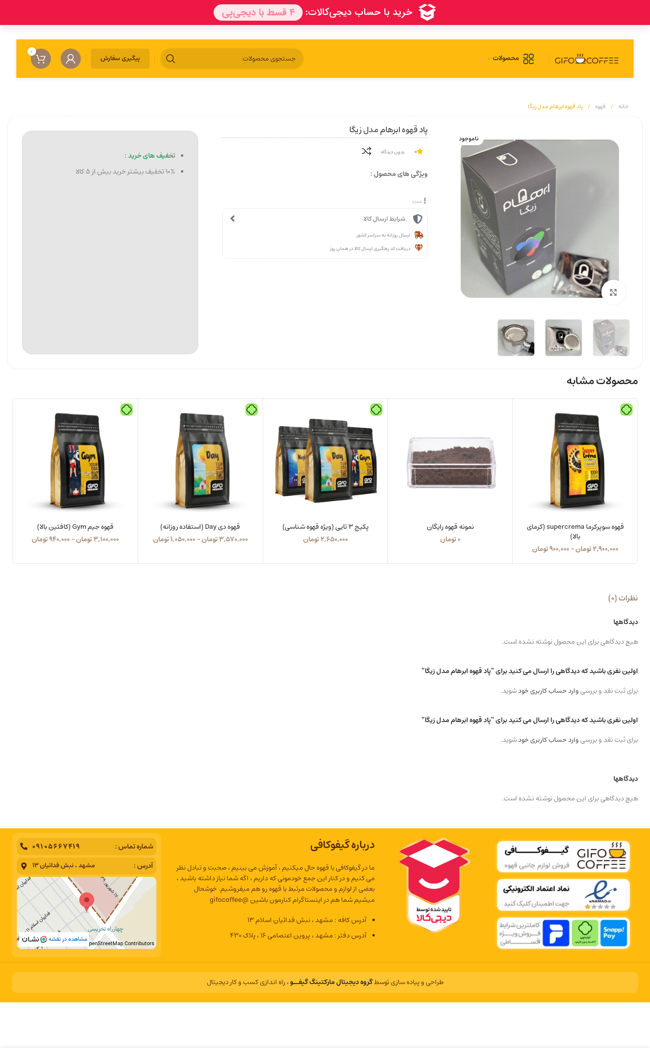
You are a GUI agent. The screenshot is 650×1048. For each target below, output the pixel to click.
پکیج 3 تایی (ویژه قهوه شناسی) (325, 527)
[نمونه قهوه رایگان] (450, 460)
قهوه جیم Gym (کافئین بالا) (75, 527)
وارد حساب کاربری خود (548, 691)
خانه (622, 106)
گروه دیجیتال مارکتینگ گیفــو (331, 982)
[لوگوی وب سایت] (586, 58)
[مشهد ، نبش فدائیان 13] (23, 866)
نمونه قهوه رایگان (450, 527)
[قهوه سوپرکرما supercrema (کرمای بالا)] (575, 460)
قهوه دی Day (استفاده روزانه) (200, 527)
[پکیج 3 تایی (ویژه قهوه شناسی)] (325, 460)
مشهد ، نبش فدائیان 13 (63, 865)
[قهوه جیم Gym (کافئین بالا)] (75, 460)
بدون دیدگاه (393, 152)
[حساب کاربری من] (71, 58)
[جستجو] (171, 59)
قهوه (600, 106)
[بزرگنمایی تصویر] (613, 292)
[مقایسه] (366, 151)
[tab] (623, 598)
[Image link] (563, 895)
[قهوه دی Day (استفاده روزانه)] (200, 460)
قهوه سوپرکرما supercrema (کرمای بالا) (575, 531)
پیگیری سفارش (120, 58)
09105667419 (56, 846)
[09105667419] (23, 846)
